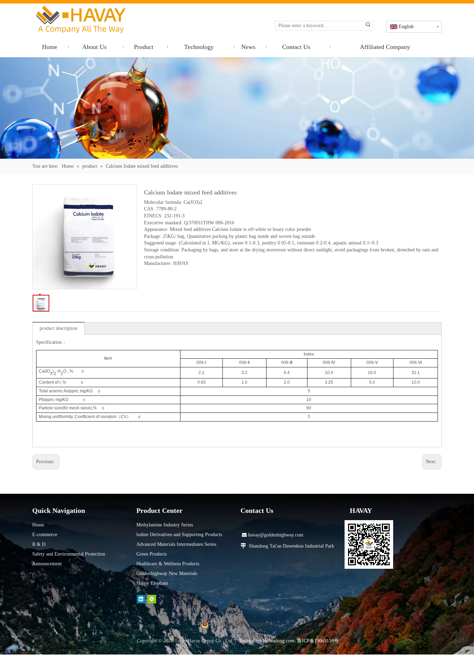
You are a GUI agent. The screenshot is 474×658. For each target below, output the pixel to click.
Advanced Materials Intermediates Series (176, 544)
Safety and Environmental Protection (68, 554)
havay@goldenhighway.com (272, 535)
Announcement (47, 563)
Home (38, 524)
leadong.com (281, 640)
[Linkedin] (141, 599)
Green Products (151, 554)
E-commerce (44, 534)
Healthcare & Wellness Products (167, 563)
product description (58, 328)
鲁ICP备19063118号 (318, 640)
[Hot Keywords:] (368, 25)
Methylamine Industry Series (164, 524)
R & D (38, 544)
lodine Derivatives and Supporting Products (179, 534)
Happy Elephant (152, 583)
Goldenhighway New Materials (166, 573)
